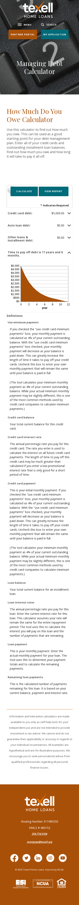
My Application (54, 34)
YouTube (64, 860)
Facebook (15, 860)
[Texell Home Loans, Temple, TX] (38, 9)
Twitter (27, 860)
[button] (39, 213)
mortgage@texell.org (39, 842)
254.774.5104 (39, 834)
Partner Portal (23, 34)
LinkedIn (39, 860)
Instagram (51, 860)
